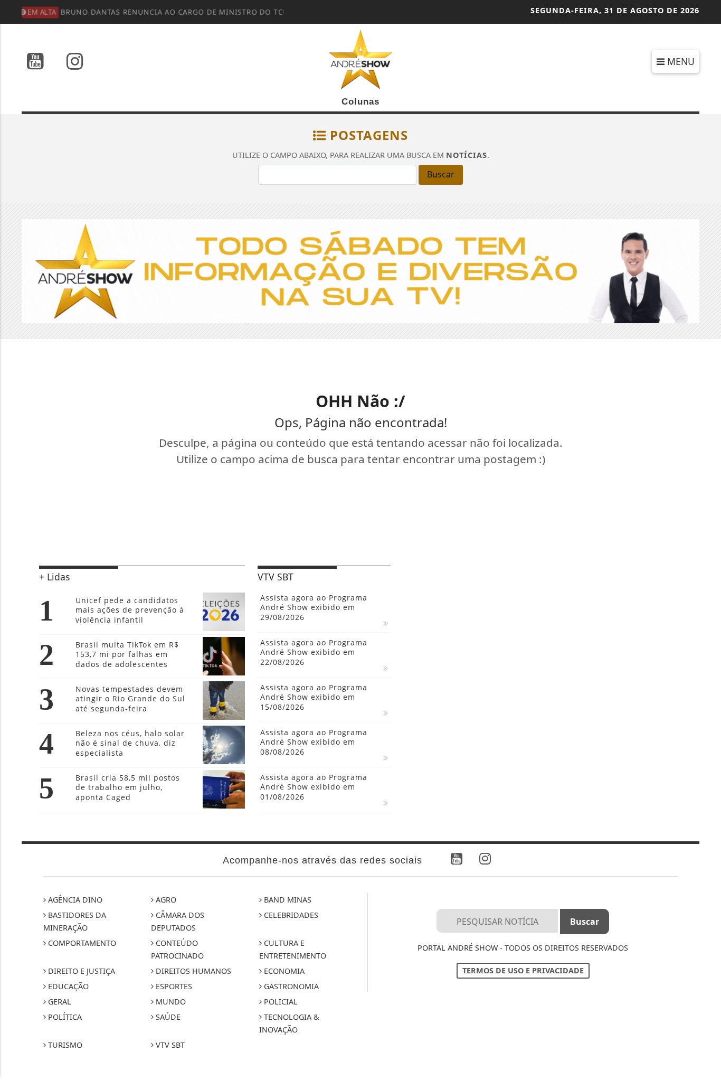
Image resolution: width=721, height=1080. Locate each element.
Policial (280, 1002)
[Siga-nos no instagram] (75, 62)
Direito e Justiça (80, 971)
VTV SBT (169, 1045)
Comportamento (81, 943)
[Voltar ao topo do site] (705, 648)
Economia (283, 971)
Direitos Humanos (192, 971)
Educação (67, 986)
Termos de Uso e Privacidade (523, 970)
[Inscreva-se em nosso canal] (35, 62)
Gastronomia (290, 986)
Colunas (360, 102)
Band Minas (286, 900)
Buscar (440, 174)
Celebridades (290, 915)
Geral (58, 1002)
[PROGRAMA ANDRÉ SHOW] (360, 270)
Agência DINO (74, 900)
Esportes (173, 986)
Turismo (64, 1045)
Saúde (167, 1017)
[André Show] (360, 58)
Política (64, 1017)
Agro (165, 900)
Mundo (170, 1002)
